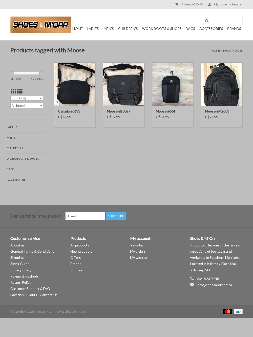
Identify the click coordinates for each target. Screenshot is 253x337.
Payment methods (24, 276)
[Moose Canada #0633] (75, 84)
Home (77, 28)
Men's (109, 28)
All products (79, 245)
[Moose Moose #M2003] (222, 84)
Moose (237, 50)
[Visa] (237, 311)
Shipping (17, 257)
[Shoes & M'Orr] (40, 25)
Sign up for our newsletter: (36, 216)
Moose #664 (165, 111)
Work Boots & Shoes (162, 28)
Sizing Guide (19, 264)
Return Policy (20, 282)
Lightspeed (79, 311)
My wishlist (139, 257)
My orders (138, 251)
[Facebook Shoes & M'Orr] (230, 216)
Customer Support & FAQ (30, 288)
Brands (234, 28)
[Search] (207, 21)
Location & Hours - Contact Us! (34, 295)
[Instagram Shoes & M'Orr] (239, 216)
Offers (75, 257)
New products (81, 251)
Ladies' (93, 28)
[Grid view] (13, 91)
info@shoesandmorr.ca (214, 285)
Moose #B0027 (118, 111)
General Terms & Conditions (32, 251)
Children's (128, 28)
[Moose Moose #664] (172, 84)
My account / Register (228, 4)
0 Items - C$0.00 (192, 4)
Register (137, 245)
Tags (226, 50)
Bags (190, 28)
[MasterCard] (226, 311)
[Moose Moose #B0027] (124, 84)
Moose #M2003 (217, 111)
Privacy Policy (20, 270)
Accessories (211, 28)
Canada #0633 (69, 111)
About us (17, 245)
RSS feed (77, 270)
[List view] (19, 91)
